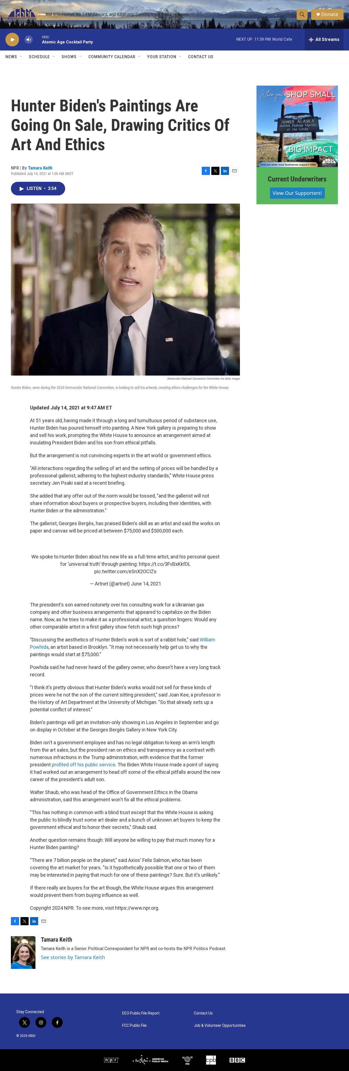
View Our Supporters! (297, 193)
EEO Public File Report (141, 1013)
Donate (329, 14)
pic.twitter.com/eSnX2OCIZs (125, 571)
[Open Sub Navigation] (21, 57)
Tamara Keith (40, 168)
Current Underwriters (297, 179)
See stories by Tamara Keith (73, 957)
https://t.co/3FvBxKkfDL (165, 564)
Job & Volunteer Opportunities (220, 1026)
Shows (69, 57)
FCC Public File (134, 1026)
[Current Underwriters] (297, 126)
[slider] (37, 39)
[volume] (28, 40)
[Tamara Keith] (23, 952)
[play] (12, 40)
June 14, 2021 (146, 584)
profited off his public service (83, 764)
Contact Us (200, 57)
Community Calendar (112, 57)
